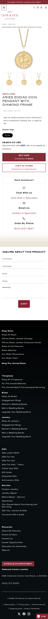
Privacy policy (23, 605)
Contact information (32, 609)
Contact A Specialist (24, 213)
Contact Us (7, 539)
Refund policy (9, 605)
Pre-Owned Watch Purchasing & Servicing (23, 387)
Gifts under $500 (10, 453)
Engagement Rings (11, 400)
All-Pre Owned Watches (14, 384)
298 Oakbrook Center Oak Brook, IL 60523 (24, 576)
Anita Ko (11, 24)
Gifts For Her (8, 457)
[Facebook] (24, 614)
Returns (6, 550)
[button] (34, 7)
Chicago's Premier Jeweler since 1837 (24, 2)
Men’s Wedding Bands (13, 408)
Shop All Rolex (9, 335)
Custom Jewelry (10, 489)
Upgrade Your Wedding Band (16, 412)
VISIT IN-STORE (24, 167)
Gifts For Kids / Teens (13, 465)
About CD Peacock (11, 531)
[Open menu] (4, 7)
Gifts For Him (8, 461)
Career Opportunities (12, 542)
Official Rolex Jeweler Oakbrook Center (21, 343)
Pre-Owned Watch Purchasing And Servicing (19, 505)
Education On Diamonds (14, 546)
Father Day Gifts (10, 468)
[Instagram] (28, 614)
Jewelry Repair (9, 493)
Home (4, 24)
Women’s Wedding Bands (14, 404)
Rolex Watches (9, 350)
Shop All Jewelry (10, 421)
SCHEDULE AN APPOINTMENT (18, 564)
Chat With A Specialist (24, 198)
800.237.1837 (24, 228)
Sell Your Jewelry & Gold (14, 511)
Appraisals (7, 501)
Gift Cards (7, 472)
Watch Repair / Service (13, 497)
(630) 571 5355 (10, 583)
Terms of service (38, 605)
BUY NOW (24, 157)
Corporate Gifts (9, 476)
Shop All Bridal (9, 396)
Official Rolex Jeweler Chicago (17, 339)
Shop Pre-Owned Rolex (14, 363)
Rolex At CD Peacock (12, 346)
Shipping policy (16, 609)
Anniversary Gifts (10, 480)
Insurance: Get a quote (13, 515)
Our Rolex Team (10, 358)
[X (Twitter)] (19, 614)
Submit (24, 304)
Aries (7, 135)
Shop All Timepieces (12, 380)
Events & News (9, 535)
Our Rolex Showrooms (13, 354)
